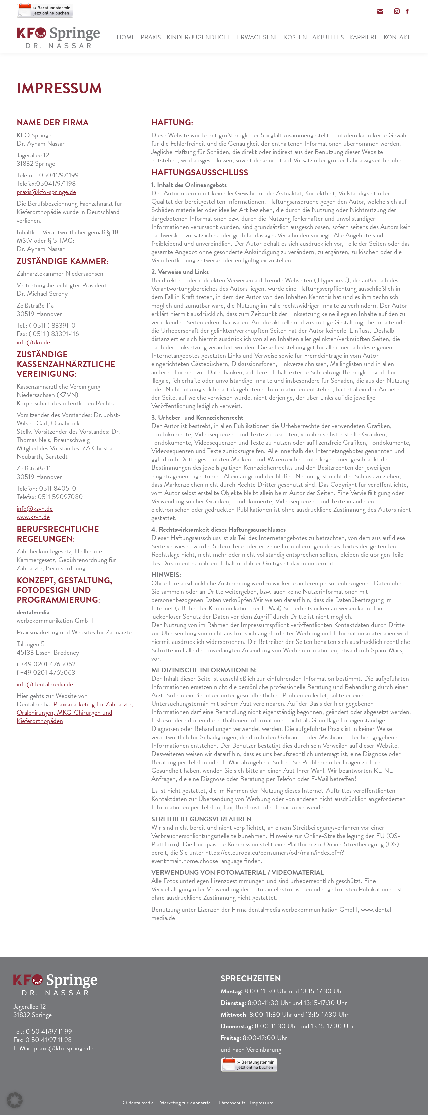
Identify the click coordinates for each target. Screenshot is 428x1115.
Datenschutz (232, 1103)
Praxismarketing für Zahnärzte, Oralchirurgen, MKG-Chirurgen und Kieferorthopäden (75, 712)
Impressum (261, 1103)
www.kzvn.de (33, 517)
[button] (14, 1100)
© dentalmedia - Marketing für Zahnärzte (167, 1103)
